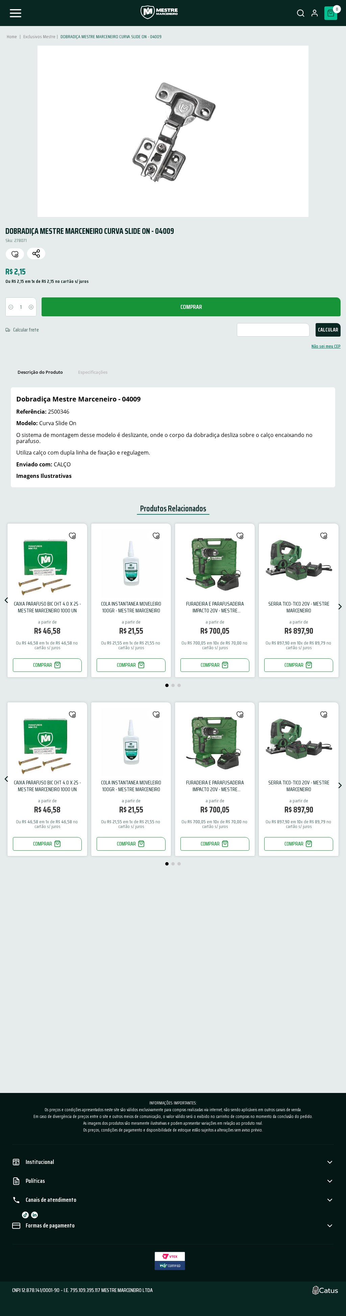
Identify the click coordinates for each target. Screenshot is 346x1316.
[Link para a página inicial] (12, 36)
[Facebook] (25, 1215)
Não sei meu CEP (326, 346)
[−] (11, 307)
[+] (31, 307)
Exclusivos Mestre (39, 36)
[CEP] (159, 330)
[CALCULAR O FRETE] (328, 330)
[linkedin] (34, 1215)
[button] (300, 13)
